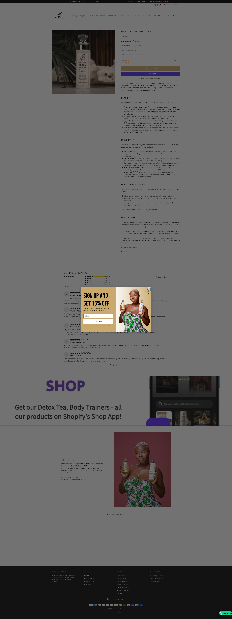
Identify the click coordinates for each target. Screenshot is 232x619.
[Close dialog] (149, 289)
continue (98, 322)
